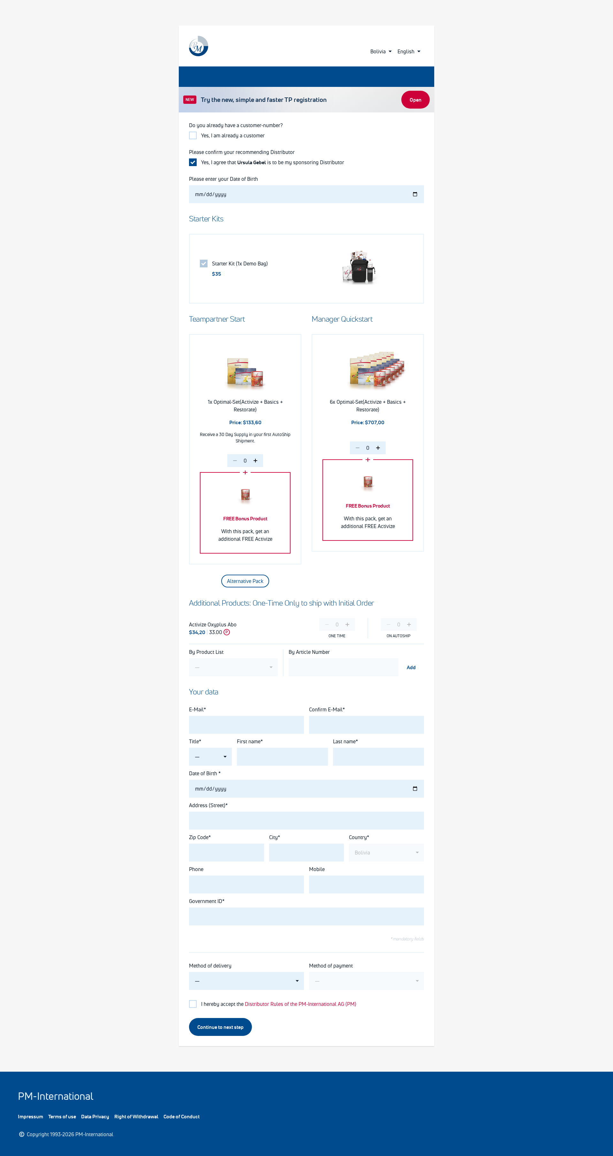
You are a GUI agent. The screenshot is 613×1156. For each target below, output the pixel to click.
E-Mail (196, 709)
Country (358, 837)
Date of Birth (203, 773)
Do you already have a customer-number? (236, 125)
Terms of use (62, 1116)
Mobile (317, 869)
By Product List (206, 652)
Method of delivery (210, 965)
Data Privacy (95, 1116)
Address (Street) (207, 805)
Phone (196, 869)
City (273, 837)
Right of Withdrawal (136, 1116)
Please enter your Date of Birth (223, 178)
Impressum (30, 1116)
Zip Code (198, 837)
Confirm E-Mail (326, 709)
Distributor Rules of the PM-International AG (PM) (300, 1003)
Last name (344, 741)
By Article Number (309, 652)
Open (415, 99)
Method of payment (331, 965)
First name (249, 741)
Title (194, 741)
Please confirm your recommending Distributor (242, 152)
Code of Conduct (181, 1116)
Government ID (205, 901)
